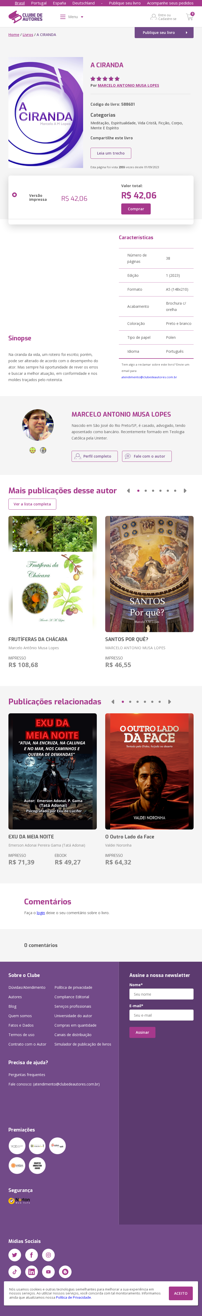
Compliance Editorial (71, 996)
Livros (28, 34)
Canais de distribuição (73, 1034)
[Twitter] (14, 1255)
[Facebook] (31, 1255)
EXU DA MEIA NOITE (31, 837)
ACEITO (181, 1293)
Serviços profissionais (72, 1006)
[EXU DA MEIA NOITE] (52, 771)
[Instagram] (48, 1255)
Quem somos (20, 1015)
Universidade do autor (73, 1015)
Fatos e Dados (21, 1025)
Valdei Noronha (118, 845)
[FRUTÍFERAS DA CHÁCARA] (52, 574)
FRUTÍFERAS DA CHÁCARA (37, 639)
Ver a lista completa (32, 503)
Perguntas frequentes (26, 1074)
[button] (128, 490)
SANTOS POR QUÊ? (126, 639)
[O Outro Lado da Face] (149, 771)
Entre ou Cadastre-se (167, 17)
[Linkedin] (31, 1272)
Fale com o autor (149, 456)
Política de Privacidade (73, 1297)
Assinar (142, 1032)
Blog (12, 1006)
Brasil (20, 3)
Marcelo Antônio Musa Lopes (33, 647)
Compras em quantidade (75, 1025)
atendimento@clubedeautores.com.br (149, 377)
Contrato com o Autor (27, 1044)
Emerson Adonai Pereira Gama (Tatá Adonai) (46, 845)
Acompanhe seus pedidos (170, 3)
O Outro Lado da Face (129, 837)
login (41, 912)
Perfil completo (97, 456)
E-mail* (136, 1006)
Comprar (136, 208)
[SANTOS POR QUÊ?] (149, 574)
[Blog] (65, 1272)
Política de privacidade (73, 987)
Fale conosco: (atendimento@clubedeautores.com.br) (54, 1084)
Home (13, 34)
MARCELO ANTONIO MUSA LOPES (128, 85)
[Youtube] (48, 1272)
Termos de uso (21, 1034)
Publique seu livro (125, 3)
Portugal (39, 3)
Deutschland (83, 3)
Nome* (136, 985)
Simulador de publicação (82, 1044)
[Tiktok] (14, 1272)
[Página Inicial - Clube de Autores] (25, 18)
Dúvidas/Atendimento (27, 987)
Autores (15, 996)
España (59, 3)
